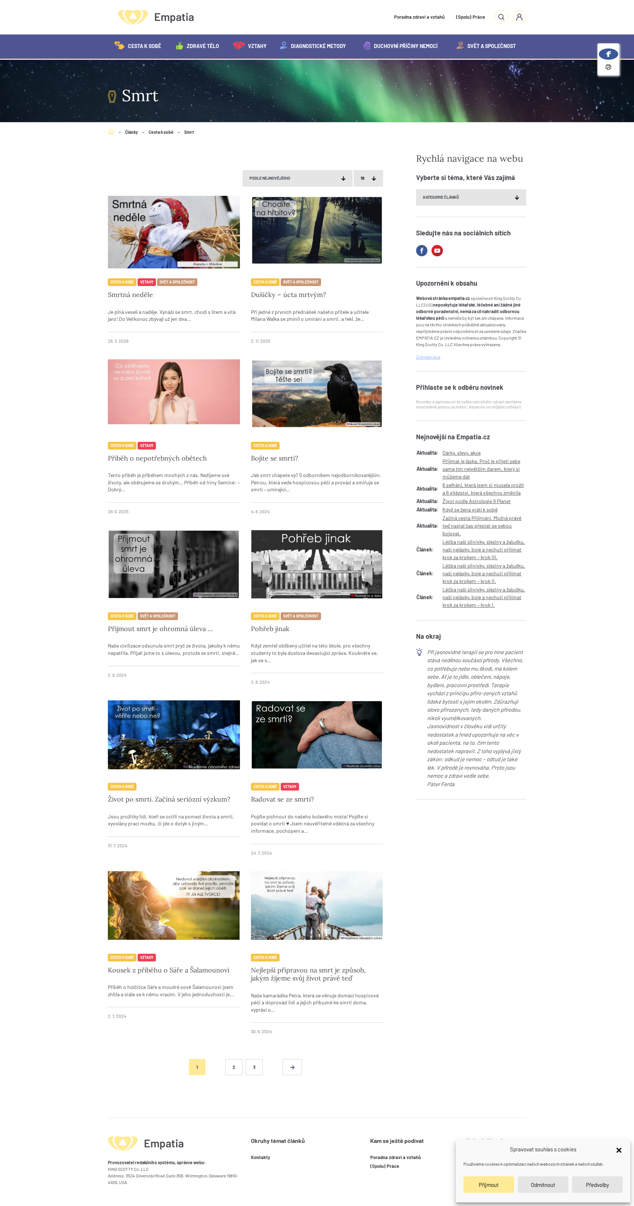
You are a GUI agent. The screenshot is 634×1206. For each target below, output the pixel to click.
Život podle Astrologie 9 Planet (476, 501)
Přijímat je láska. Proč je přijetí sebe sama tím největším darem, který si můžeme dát (481, 469)
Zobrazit (428, 357)
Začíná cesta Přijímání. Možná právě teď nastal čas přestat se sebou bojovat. (481, 525)
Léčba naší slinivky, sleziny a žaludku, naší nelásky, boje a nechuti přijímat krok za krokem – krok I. (483, 597)
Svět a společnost (491, 46)
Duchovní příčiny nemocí (406, 46)
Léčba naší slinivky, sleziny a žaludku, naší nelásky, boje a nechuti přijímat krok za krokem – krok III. (483, 549)
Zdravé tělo (203, 46)
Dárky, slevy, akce (461, 453)
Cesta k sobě (144, 46)
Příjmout (489, 1184)
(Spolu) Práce (470, 17)
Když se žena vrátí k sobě (470, 509)
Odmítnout (543, 1184)
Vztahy (257, 46)
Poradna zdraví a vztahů (419, 17)
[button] (619, 1149)
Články (131, 132)
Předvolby (597, 1184)
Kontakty (260, 1157)
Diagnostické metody (318, 46)
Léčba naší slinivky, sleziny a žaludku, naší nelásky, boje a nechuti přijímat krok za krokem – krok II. (483, 573)
